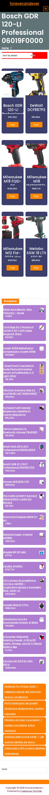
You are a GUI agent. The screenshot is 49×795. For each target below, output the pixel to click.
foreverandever (24, 3)
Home (5, 48)
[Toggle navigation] (45, 8)
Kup (12, 124)
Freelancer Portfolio (31, 791)
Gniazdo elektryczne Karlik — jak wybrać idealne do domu (24, 739)
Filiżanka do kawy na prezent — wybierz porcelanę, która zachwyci (23, 725)
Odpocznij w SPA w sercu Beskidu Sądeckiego (24, 751)
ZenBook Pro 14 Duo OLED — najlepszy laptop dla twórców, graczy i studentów (22, 692)
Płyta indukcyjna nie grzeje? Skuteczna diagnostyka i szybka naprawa (24, 708)
